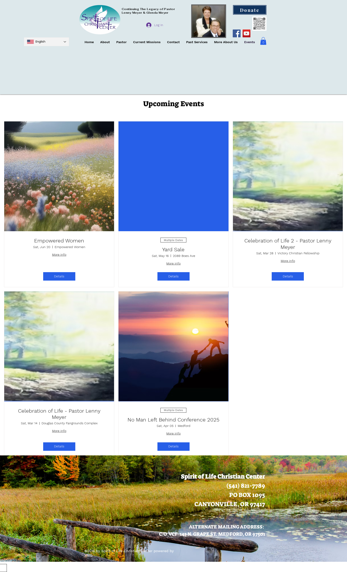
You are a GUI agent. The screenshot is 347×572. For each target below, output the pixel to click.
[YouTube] (246, 33)
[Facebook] (237, 33)
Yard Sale (173, 249)
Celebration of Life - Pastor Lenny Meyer (59, 414)
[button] (263, 41)
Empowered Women (59, 241)
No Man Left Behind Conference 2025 (173, 420)
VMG (88, 555)
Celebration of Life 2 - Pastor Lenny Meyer (287, 244)
